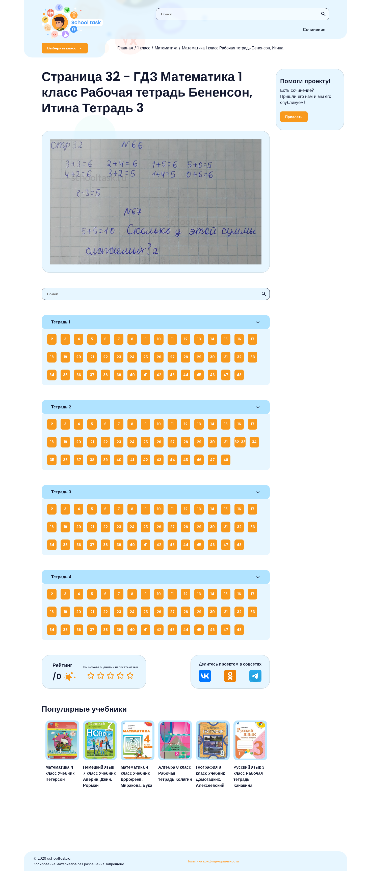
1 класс (144, 48)
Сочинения (314, 30)
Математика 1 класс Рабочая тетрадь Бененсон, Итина (232, 48)
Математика (166, 48)
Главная (125, 48)
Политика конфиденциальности (213, 861)
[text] (130, 675)
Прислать (294, 116)
